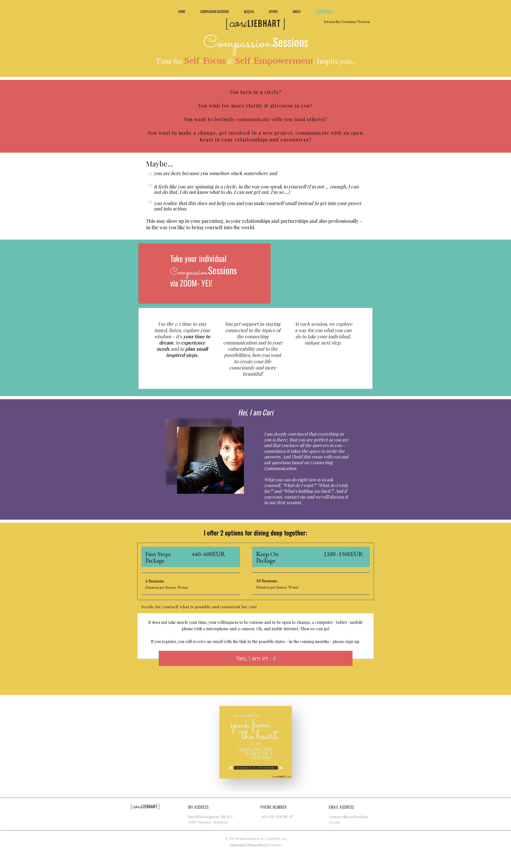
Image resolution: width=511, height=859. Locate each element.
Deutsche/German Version (347, 22)
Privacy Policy (256, 845)
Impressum (238, 845)
